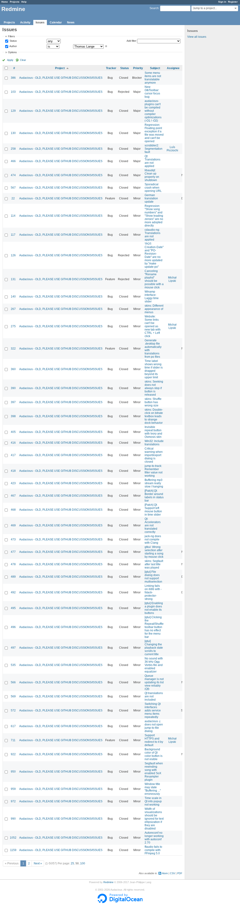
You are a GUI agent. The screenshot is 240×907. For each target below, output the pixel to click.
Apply (10, 60)
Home (4, 1)
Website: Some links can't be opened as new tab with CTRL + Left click (153, 326)
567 (13, 187)
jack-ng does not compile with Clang (153, 539)
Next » (38, 863)
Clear (23, 60)
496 (13, 627)
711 (13, 740)
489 (13, 576)
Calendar (56, 22)
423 (13, 483)
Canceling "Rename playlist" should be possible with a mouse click (154, 279)
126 (13, 255)
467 (13, 495)
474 (13, 175)
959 (13, 789)
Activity (25, 22)
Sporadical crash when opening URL (153, 188)
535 (13, 665)
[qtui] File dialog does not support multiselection (153, 576)
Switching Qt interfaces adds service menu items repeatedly (153, 710)
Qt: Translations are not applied (152, 161)
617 (13, 726)
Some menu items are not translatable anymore (153, 77)
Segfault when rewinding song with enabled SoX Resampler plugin (154, 771)
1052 (13, 837)
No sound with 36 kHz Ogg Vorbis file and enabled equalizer (154, 665)
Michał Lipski (172, 279)
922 (13, 754)
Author (13, 46)
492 (13, 592)
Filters (11, 36)
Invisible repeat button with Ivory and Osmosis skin (153, 432)
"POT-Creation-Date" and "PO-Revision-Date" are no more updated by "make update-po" (154, 255)
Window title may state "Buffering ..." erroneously (153, 788)
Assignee (173, 68)
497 (13, 647)
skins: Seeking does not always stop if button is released (154, 388)
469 (13, 525)
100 (82, 863)
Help (23, 1)
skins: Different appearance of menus (154, 309)
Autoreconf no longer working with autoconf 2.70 (154, 837)
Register (233, 1)
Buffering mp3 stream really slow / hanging (154, 483)
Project (60, 68)
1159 (13, 850)
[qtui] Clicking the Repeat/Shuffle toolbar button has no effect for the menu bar (154, 627)
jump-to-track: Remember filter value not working (153, 470)
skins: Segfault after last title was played (154, 564)
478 (13, 564)
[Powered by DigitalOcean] (120, 902)
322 (13, 348)
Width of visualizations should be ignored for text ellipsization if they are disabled (154, 818)
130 (13, 133)
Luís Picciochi (172, 148)
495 (13, 608)
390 (13, 388)
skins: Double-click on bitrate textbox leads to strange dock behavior (154, 416)
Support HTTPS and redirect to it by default (154, 740)
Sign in (222, 1)
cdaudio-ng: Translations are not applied (152, 234)
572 (13, 710)
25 (72, 863)
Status (13, 41)
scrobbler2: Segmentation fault (153, 149)
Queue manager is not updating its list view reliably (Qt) (154, 682)
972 (13, 801)
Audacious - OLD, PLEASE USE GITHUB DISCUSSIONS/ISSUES (60, 77)
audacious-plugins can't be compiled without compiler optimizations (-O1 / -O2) (153, 110)
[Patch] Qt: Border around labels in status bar (154, 495)
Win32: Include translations (154, 442)
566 (13, 682)
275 (13, 326)
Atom (165, 873)
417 (13, 455)
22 (13, 198)
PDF (179, 873)
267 (13, 309)
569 (13, 696)
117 (13, 234)
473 (13, 539)
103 (13, 91)
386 (13, 77)
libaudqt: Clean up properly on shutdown (152, 175)
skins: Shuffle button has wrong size (153, 402)
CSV (172, 873)
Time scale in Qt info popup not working (153, 801)
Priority (138, 68)
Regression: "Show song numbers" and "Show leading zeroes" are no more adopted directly (154, 215)
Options (12, 52)
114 (13, 215)
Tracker (111, 68)
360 (13, 369)
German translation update (151, 198)
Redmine (108, 882)
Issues (40, 22)
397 (13, 402)
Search (154, 8)
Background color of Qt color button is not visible (153, 754)
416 (13, 442)
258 (13, 148)
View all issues (196, 36)
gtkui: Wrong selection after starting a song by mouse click (154, 551)
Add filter (131, 40)
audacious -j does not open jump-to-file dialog (154, 726)
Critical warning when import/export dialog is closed (154, 455)
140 (13, 296)
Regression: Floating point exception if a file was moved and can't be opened (154, 133)
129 (13, 110)
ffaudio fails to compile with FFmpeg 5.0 (153, 850)
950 (13, 771)
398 (13, 416)
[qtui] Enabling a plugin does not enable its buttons (154, 608)
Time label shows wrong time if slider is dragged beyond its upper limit (154, 369)
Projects (14, 1)
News (71, 22)
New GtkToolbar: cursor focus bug (152, 91)
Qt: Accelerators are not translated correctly (153, 525)
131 (13, 279)
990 (13, 818)
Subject (155, 68)
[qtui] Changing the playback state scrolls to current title (154, 647)
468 (13, 509)
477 (13, 552)
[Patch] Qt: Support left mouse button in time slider (153, 509)
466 (13, 161)
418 (13, 470)
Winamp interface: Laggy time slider (152, 296)
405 (13, 432)
